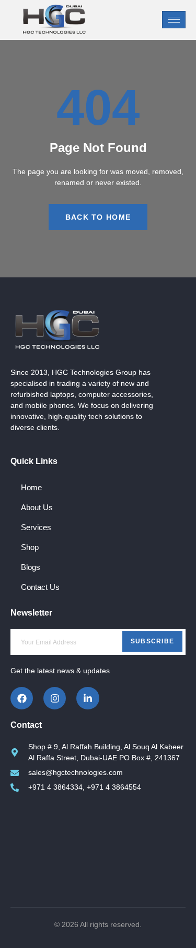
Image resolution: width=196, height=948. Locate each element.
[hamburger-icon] (174, 19)
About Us (37, 507)
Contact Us (40, 587)
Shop (30, 547)
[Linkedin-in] (87, 698)
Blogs (30, 567)
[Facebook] (21, 698)
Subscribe (153, 641)
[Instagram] (54, 698)
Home (31, 487)
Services (36, 527)
